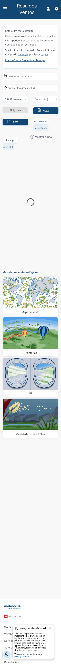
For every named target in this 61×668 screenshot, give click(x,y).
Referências (11, 662)
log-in (44, 54)
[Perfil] (48, 9)
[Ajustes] (56, 9)
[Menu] (5, 9)
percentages (40, 128)
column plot (10, 140)
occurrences (40, 121)
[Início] (12, 607)
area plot (8, 147)
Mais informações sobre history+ (25, 60)
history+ (23, 54)
